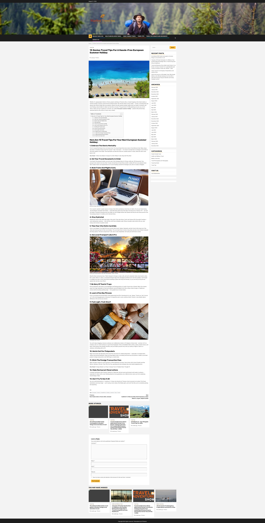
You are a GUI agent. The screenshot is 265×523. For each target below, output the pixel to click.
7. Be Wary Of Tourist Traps (99, 126)
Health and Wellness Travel (113, 36)
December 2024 (155, 119)
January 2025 (154, 116)
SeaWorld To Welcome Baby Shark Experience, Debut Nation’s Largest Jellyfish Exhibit (134, 396)
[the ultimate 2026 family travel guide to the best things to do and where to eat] (98, 412)
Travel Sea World (155, 163)
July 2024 (153, 130)
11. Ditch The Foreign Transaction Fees (102, 132)
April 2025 (153, 110)
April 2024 (153, 136)
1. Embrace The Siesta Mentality (100, 117)
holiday (108, 392)
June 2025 (153, 105)
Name (93, 460)
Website (93, 472)
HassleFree (103, 392)
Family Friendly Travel (129, 36)
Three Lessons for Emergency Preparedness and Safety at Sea (166, 506)
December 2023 (155, 145)
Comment (93, 443)
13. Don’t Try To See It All (99, 135)
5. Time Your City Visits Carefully (100, 123)
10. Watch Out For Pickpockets (100, 131)
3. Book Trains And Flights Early (100, 120)
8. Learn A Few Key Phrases (99, 128)
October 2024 (154, 123)
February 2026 (154, 87)
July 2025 (153, 103)
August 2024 (154, 128)
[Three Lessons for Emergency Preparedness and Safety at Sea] (165, 496)
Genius (98, 392)
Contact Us (96, 39)
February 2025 (154, 114)
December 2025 (155, 92)
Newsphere (137, 521)
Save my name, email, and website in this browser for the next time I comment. (112, 477)
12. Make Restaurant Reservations (101, 134)
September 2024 (155, 125)
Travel (119, 392)
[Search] (175, 38)
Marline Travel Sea (98, 36)
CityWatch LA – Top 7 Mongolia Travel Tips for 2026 (139, 422)
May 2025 (153, 107)
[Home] (90, 36)
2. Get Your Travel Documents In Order (102, 119)
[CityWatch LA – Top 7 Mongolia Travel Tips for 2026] (139, 412)
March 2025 (154, 112)
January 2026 (154, 89)
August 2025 (154, 101)
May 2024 (153, 134)
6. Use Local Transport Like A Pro (101, 125)
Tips (115, 392)
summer (112, 392)
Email (92, 466)
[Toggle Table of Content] (120, 114)
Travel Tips (141, 36)
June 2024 (153, 132)
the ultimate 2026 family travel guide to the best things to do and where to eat (98, 423)
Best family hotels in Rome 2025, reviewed (100, 395)
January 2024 (154, 143)
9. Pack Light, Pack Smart (99, 129)
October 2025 (154, 96)
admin (98, 57)
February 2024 (154, 141)
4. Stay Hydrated (97, 122)
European (94, 392)
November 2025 (155, 94)
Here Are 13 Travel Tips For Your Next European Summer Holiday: (107, 116)
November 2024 (155, 121)
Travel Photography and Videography (156, 36)
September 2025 (155, 98)
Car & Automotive (155, 173)
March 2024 (154, 139)
